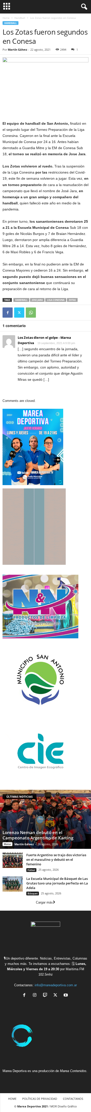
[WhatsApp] (31, 312)
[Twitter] (19, 312)
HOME (12, 1099)
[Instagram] (36, 995)
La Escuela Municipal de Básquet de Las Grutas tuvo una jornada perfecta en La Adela (57, 883)
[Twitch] (46, 995)
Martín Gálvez (17, 49)
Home (6, 18)
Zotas (72, 300)
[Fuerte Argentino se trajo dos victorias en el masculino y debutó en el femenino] (13, 860)
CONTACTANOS (73, 1099)
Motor (7, 844)
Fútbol (31, 870)
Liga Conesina (55, 300)
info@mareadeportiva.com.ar (56, 985)
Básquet (33, 893)
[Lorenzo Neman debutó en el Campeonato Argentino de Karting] (45, 819)
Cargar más (44, 902)
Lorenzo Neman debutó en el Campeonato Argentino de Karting (38, 835)
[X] (56, 995)
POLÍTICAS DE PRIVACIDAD (39, 1099)
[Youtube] (66, 995)
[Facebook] (8, 312)
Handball (19, 18)
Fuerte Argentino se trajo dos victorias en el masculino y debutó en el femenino (56, 859)
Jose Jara (37, 300)
